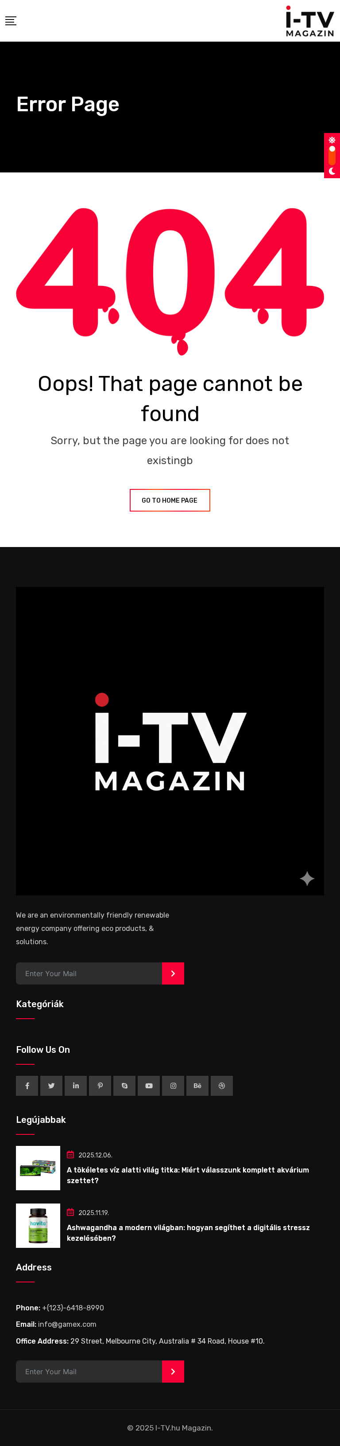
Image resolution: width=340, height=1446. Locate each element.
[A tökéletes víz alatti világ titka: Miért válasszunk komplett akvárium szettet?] (38, 1168)
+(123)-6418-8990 (73, 1308)
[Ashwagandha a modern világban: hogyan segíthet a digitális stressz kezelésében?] (38, 1226)
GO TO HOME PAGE (169, 500)
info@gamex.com (67, 1324)
